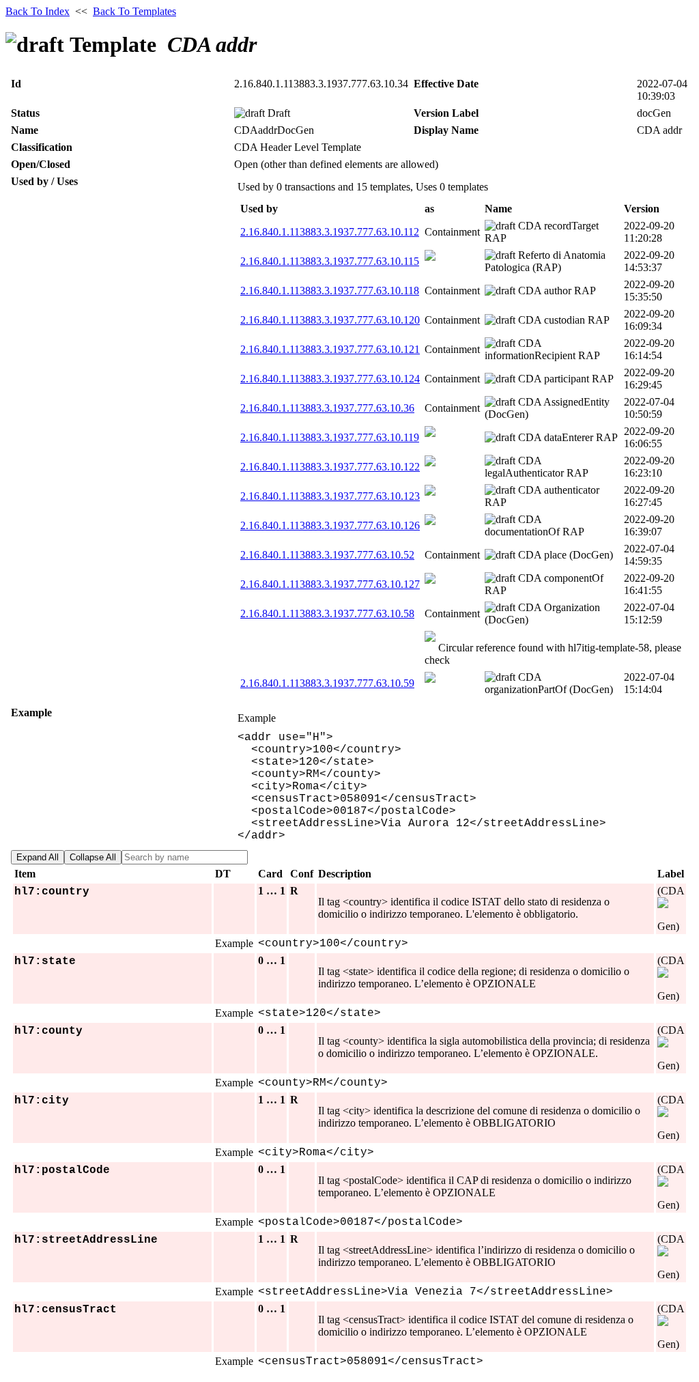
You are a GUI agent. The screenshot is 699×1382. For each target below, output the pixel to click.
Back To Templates (134, 11)
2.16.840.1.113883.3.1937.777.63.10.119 (329, 437)
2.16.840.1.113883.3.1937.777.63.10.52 (327, 555)
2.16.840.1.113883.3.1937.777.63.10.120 (330, 320)
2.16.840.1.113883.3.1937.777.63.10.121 (330, 349)
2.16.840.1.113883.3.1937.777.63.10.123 (330, 496)
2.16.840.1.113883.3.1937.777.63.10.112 (329, 232)
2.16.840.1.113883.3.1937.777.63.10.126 (330, 525)
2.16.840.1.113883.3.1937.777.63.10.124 (330, 378)
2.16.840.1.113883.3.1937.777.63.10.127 (330, 584)
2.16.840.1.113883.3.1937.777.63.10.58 (327, 613)
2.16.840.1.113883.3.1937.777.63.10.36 (327, 408)
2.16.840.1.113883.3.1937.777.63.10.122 (330, 467)
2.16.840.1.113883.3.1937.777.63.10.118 (329, 290)
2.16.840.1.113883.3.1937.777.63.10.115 (329, 261)
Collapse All (93, 857)
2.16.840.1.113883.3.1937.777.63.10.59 (327, 683)
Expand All (37, 857)
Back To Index (37, 11)
